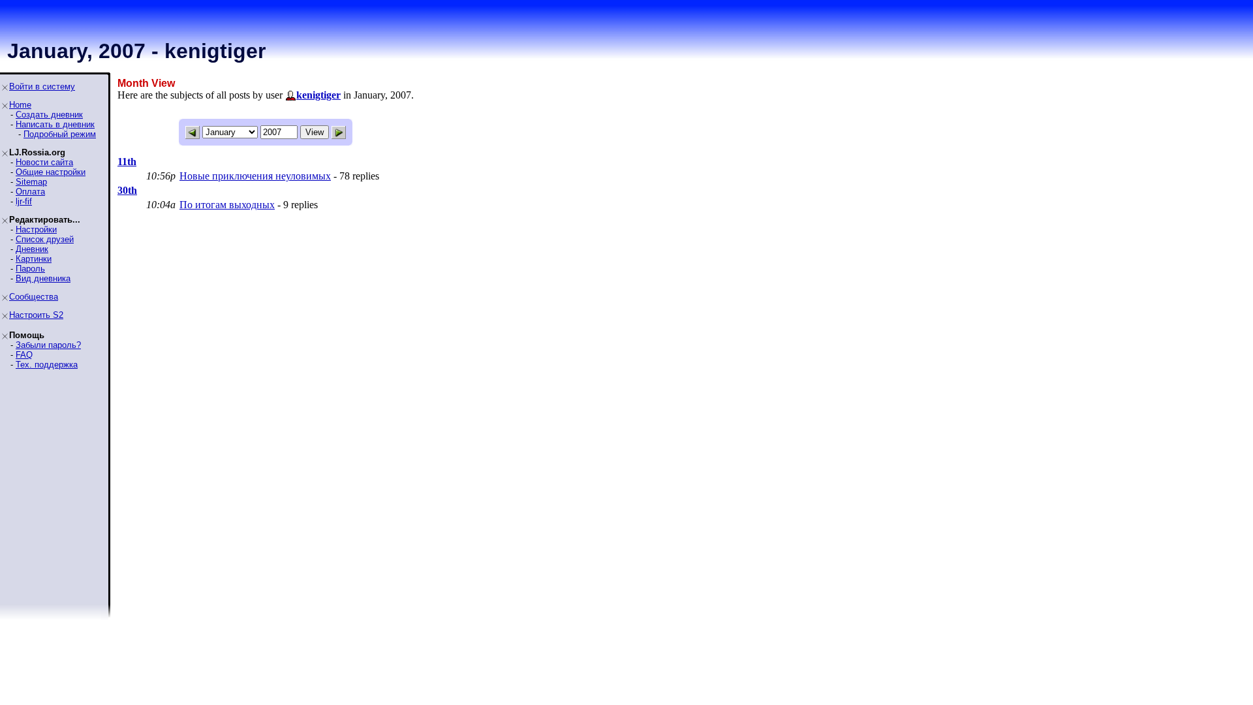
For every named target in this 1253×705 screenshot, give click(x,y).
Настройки (36, 229)
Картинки (34, 259)
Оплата (30, 191)
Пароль (30, 269)
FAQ (24, 355)
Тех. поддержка (47, 364)
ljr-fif (24, 201)
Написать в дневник (55, 124)
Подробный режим (59, 134)
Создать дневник (49, 114)
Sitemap (31, 182)
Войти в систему (42, 86)
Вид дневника (43, 278)
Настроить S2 (36, 315)
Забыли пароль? (48, 345)
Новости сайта (44, 162)
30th (127, 190)
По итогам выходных (227, 204)
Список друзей (45, 239)
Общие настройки (50, 172)
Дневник (32, 249)
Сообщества (33, 297)
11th (126, 161)
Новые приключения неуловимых (255, 175)
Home (20, 105)
